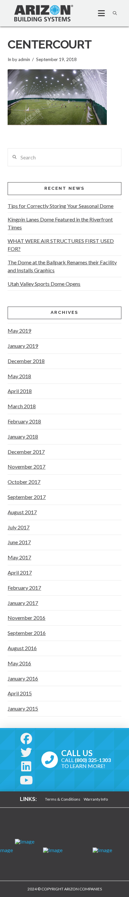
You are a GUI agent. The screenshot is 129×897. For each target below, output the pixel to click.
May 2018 (19, 376)
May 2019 (19, 330)
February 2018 (24, 421)
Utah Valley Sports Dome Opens (44, 284)
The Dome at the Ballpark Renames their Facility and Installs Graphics (62, 266)
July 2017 (18, 527)
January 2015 (23, 708)
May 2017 (19, 557)
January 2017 (23, 603)
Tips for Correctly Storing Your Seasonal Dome (60, 206)
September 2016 (27, 633)
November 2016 (26, 618)
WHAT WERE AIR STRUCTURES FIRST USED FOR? (61, 245)
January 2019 (23, 346)
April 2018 (20, 391)
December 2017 (26, 451)
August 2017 (22, 512)
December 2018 (26, 361)
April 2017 (20, 572)
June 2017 (19, 542)
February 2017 (24, 587)
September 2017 (27, 497)
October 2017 (24, 482)
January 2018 (23, 436)
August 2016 (22, 648)
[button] (98, 13)
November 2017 (26, 466)
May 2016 (19, 663)
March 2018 (22, 406)
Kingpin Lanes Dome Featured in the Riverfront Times (60, 223)
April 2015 (20, 693)
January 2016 (23, 678)
